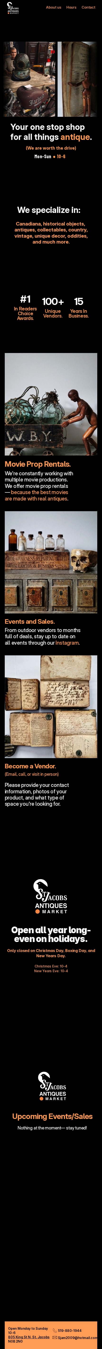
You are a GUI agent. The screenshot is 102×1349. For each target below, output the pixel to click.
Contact (88, 7)
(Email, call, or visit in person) (32, 774)
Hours (71, 7)
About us (53, 7)
